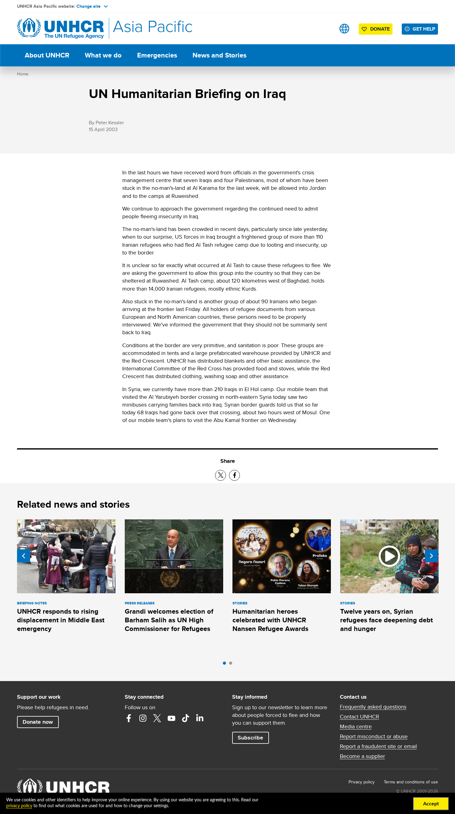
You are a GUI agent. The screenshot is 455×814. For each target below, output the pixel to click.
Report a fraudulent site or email (378, 746)
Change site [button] (88, 6)
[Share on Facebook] (234, 475)
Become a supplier (362, 756)
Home (22, 74)
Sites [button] (344, 28)
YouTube (171, 718)
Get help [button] (424, 28)
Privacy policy (362, 782)
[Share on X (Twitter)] (220, 475)
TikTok (186, 718)
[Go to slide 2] (232, 665)
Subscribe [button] (250, 738)
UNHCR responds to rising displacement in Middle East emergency (60, 620)
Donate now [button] (38, 722)
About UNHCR (47, 55)
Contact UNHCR (359, 716)
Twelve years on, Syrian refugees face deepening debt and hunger (386, 620)
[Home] (60, 28)
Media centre (356, 726)
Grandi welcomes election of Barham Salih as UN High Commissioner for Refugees (169, 620)
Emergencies (157, 55)
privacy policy (19, 806)
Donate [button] (380, 28)
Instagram (143, 718)
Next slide (431, 555)
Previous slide (23, 555)
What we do (103, 55)
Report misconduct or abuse (374, 736)
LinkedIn (200, 718)
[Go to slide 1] (226, 665)
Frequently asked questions (373, 706)
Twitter (157, 718)
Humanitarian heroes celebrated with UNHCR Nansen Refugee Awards (270, 620)
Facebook (129, 718)
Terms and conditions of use (411, 782)
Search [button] (325, 28)
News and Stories (219, 55)
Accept (431, 803)
